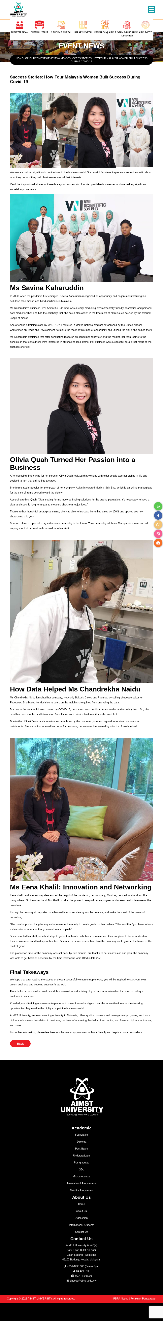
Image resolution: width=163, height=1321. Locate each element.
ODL (81, 1169)
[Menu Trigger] (151, 9)
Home (81, 1204)
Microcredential (81, 1176)
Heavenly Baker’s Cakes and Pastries (85, 697)
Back (20, 1043)
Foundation (81, 1134)
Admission (82, 1217)
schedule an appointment (72, 1032)
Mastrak (111, 895)
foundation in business (47, 1020)
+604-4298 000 (75, 1266)
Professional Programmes (81, 1183)
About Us (81, 1210)
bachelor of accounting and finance (108, 1020)
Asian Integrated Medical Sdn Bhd (95, 487)
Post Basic (81, 1148)
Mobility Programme (81, 1190)
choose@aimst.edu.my (83, 1280)
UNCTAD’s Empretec (60, 324)
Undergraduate (81, 1155)
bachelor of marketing (74, 1020)
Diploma (81, 1141)
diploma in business (21, 1020)
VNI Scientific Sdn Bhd (55, 308)
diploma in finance (140, 1020)
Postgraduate (81, 1162)
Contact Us (81, 1231)
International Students (81, 1224)
